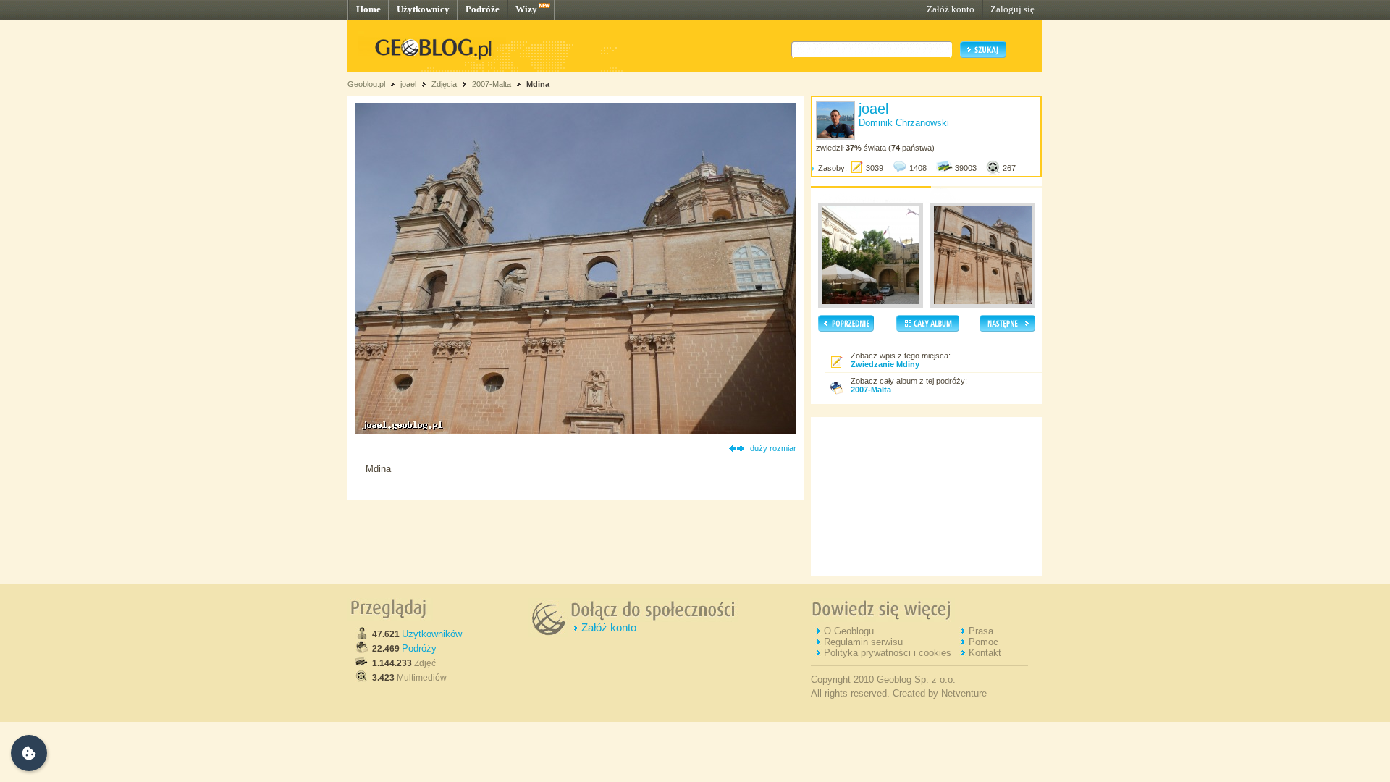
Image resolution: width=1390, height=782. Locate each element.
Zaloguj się (1012, 9)
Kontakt (985, 652)
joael (408, 84)
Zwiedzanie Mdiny (885, 364)
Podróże (483, 9)
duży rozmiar (773, 448)
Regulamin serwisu (863, 641)
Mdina (537, 84)
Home (368, 9)
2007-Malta (491, 84)
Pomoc (983, 641)
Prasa (981, 631)
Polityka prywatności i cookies (887, 652)
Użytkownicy (423, 9)
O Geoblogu (849, 631)
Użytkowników (432, 633)
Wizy (526, 9)
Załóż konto (950, 9)
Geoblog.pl (366, 84)
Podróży (419, 648)
